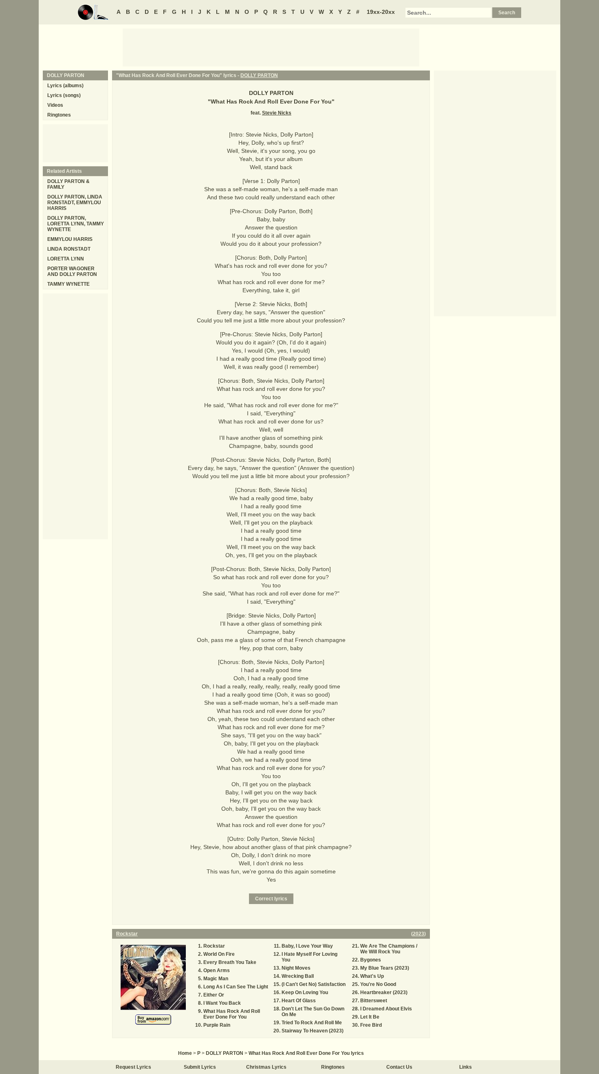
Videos (55, 105)
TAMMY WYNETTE (68, 284)
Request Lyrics (133, 1067)
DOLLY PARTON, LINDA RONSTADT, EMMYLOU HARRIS (74, 202)
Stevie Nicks (276, 113)
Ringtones (59, 115)
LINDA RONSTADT (68, 249)
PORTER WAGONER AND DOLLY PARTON (72, 271)
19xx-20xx (381, 12)
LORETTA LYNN (65, 259)
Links (465, 1067)
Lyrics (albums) (65, 85)
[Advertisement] (271, 47)
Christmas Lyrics (266, 1067)
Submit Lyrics (200, 1067)
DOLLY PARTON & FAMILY (68, 184)
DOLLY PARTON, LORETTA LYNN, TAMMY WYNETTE (75, 223)
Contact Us (399, 1067)
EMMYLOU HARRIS (69, 239)
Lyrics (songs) (64, 95)
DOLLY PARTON (259, 75)
